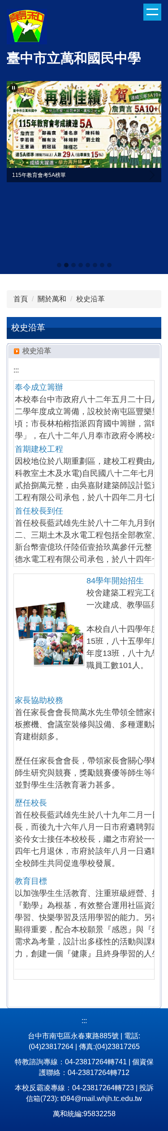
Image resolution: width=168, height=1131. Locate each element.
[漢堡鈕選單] (152, 12)
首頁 (20, 299)
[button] (13, 87)
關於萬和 (52, 299)
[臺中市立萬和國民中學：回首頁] (27, 28)
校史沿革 (90, 299)
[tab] (59, 265)
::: (16, 370)
